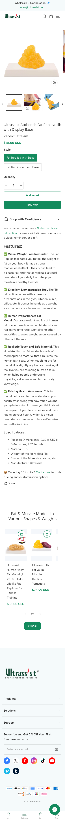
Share (11, 483)
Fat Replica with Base (20, 157)
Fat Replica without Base (22, 167)
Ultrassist (36, 801)
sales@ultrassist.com (32, 7)
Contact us (43, 472)
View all (32, 625)
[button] (44, 16)
